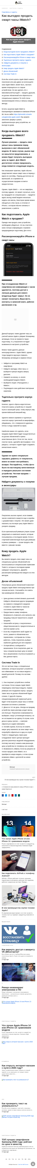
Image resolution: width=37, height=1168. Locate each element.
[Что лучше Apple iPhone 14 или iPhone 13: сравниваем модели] (18, 826)
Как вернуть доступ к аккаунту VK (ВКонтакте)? (18, 950)
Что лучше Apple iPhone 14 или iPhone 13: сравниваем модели (16, 1027)
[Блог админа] (18, 2)
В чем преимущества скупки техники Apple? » (20, 780)
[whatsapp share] (19, 795)
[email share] (9, 795)
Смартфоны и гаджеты (16, 8)
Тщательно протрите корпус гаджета (17, 60)
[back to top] (33, 1164)
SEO (3, 1099)
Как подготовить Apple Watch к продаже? (19, 54)
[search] (34, 3)
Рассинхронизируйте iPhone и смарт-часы (19, 57)
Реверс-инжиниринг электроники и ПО (12, 988)
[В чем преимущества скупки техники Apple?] (18, 895)
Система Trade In (10, 74)
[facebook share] (3, 795)
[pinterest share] (12, 795)
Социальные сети (7, 945)
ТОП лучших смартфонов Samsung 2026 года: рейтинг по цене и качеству (17, 1141)
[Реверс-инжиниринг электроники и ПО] (18, 972)
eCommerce (5, 1061)
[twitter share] (6, 795)
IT (2, 983)
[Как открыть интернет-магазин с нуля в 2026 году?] (18, 1050)
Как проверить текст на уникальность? (14, 1104)
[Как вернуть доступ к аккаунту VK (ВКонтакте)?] (18, 934)
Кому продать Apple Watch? (14, 68)
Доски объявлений (11, 71)
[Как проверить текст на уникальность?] (18, 1088)
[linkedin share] (16, 795)
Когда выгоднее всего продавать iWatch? (19, 52)
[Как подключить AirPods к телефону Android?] (18, 861)
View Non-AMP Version (23, 1164)
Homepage (5, 8)
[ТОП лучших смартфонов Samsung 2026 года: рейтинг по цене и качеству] (18, 1124)
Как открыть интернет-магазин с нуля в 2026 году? (18, 1066)
